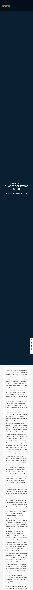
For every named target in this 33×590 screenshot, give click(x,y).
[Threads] (31, 342)
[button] (30, 5)
